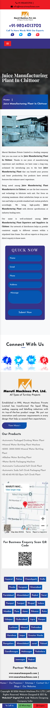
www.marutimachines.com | (24, 677)
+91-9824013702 (25, 26)
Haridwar (11, 635)
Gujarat (9, 579)
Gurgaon (22, 587)
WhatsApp (26, 706)
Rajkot (35, 595)
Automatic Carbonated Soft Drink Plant (22, 466)
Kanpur (41, 619)
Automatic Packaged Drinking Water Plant (23, 440)
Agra (32, 619)
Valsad (43, 643)
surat (34, 643)
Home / (3, 683)
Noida (12, 587)
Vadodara (40, 652)
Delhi (42, 579)
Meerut (24, 627)
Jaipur (22, 635)
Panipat (10, 603)
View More (13, 426)
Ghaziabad (35, 587)
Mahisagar (26, 652)
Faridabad (8, 595)
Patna (19, 579)
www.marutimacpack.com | (24, 673)
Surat (44, 595)
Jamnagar (20, 660)
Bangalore (8, 643)
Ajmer (25, 611)
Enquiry (41, 706)
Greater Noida (35, 635)
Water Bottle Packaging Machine (19, 462)
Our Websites (29, 686)
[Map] (25, 507)
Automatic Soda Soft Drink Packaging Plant (24, 470)
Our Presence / (16, 683)
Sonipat (21, 603)
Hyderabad (21, 619)
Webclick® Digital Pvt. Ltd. (15, 698)
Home (6, 100)
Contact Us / (42, 683)
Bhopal (31, 603)
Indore (41, 603)
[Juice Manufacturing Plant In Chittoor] (25, 131)
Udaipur (9, 619)
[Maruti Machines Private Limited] (25, 388)
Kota (44, 611)
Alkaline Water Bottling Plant (17, 457)
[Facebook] (12, 34)
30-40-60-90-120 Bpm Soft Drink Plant (21, 475)
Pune (16, 611)
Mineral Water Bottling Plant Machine (21, 445)
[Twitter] (21, 34)
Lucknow (13, 627)
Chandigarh (31, 579)
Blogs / (17, 686)
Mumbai (7, 611)
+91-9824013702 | (25, 3)
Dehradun (36, 627)
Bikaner (35, 611)
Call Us (10, 706)
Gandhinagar (11, 652)
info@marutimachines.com (26, 7)
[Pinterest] (38, 34)
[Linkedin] (29, 34)
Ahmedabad (23, 595)
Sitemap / (30, 683)
